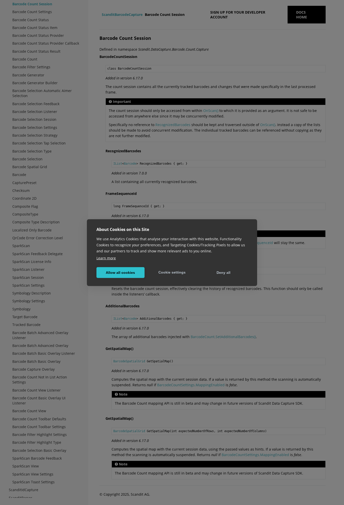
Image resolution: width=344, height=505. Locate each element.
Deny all (223, 273)
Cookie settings (172, 272)
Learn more (106, 257)
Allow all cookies (120, 273)
